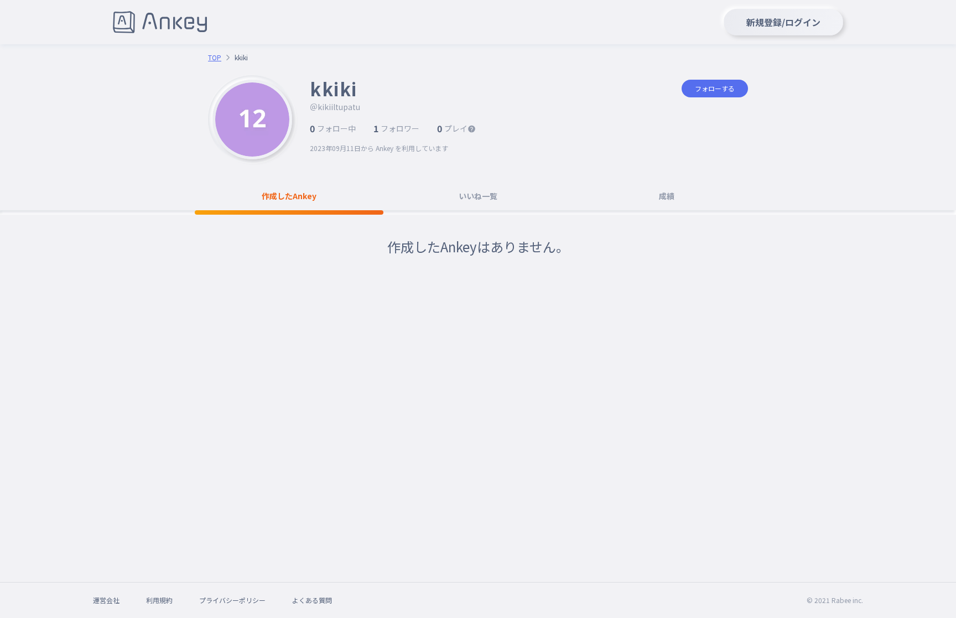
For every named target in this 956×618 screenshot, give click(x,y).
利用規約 (159, 600)
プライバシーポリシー (232, 600)
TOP (214, 57)
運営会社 (106, 600)
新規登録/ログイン (783, 22)
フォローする (715, 88)
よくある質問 (312, 600)
